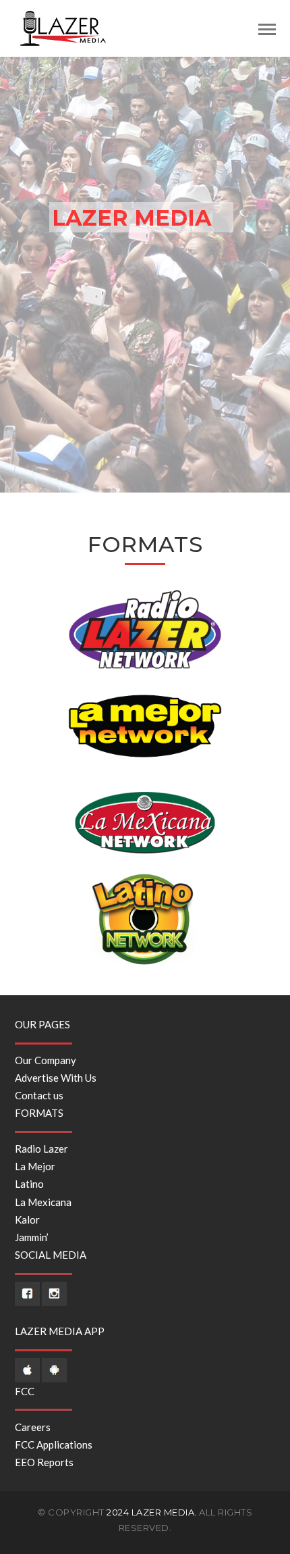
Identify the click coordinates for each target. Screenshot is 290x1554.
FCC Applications (53, 1444)
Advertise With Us (55, 1078)
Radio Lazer (41, 1149)
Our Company (45, 1060)
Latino (29, 1184)
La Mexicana (43, 1202)
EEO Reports (44, 1462)
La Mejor (35, 1166)
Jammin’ (32, 1237)
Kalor (27, 1219)
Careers (33, 1427)
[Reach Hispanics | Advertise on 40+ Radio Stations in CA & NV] (64, 27)
